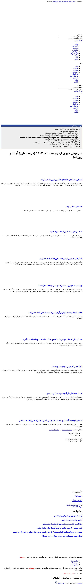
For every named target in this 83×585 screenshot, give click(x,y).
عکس (76, 59)
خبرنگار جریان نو (72, 505)
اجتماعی (75, 50)
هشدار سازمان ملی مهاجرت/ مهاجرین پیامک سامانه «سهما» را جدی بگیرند (52, 339)
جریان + (22, 557)
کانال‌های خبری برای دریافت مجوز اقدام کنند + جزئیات (60, 258)
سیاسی (75, 48)
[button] (41, 35)
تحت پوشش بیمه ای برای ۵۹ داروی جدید (66, 231)
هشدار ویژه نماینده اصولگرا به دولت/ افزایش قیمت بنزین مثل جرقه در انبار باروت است (49, 137)
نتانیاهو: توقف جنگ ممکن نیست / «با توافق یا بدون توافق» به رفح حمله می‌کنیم (50, 420)
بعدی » (51, 430)
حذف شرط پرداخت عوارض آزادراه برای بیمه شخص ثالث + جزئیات (55, 312)
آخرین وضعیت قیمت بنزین (69, 131)
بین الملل (75, 52)
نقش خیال (77, 500)
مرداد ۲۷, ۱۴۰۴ (77, 507)
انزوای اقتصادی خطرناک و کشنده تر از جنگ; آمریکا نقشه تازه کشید (55, 142)
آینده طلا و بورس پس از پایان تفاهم (66, 129)
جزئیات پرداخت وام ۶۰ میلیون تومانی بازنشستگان (61, 133)
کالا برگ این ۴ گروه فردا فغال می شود (65, 146)
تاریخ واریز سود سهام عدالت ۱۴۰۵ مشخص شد (62, 140)
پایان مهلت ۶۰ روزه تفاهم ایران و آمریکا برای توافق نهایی (59, 135)
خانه (76, 44)
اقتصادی (75, 46)
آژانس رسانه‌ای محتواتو (68, 573)
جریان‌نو (32, 568)
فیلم (76, 57)
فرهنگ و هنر (74, 53)
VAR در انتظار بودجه (74, 206)
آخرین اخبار (78, 496)
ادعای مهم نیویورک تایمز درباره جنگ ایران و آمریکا (61, 139)
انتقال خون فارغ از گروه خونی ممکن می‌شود (64, 393)
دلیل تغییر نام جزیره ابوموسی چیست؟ (67, 366)
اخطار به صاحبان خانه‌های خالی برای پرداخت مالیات (61, 179)
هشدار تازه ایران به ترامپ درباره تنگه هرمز (63, 144)
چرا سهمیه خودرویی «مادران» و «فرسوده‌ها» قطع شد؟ (60, 285)
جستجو (79, 36)
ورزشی (75, 55)
